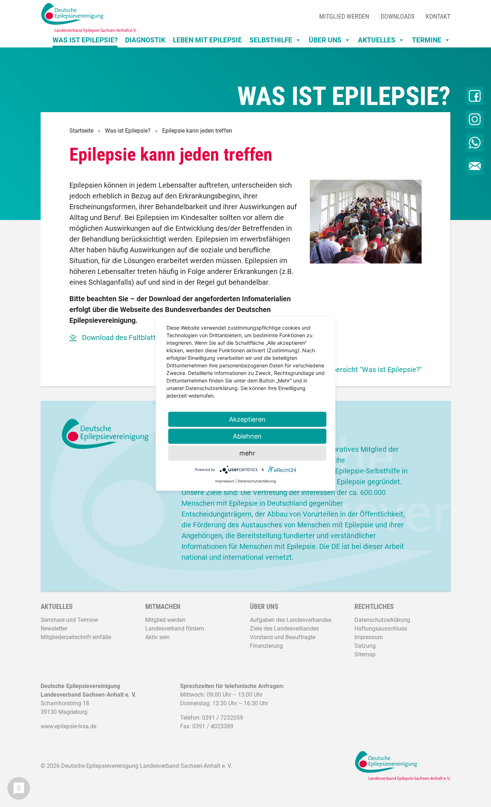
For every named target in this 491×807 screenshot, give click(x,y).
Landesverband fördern (174, 628)
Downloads (397, 16)
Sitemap (365, 654)
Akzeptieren (247, 419)
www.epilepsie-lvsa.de (68, 726)
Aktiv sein (157, 637)
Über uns (325, 40)
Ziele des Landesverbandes (284, 628)
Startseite (81, 130)
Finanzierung (266, 645)
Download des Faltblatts (120, 337)
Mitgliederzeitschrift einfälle (76, 637)
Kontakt (438, 16)
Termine (426, 40)
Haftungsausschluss (380, 628)
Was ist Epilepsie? (85, 40)
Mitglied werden (344, 16)
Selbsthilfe (270, 40)
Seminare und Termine (69, 619)
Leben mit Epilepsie (207, 40)
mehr (247, 453)
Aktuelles (376, 40)
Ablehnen (247, 436)
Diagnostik (145, 40)
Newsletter (54, 628)
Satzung (365, 645)
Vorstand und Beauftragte (282, 637)
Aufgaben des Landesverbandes (290, 619)
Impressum (368, 637)
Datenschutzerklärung (382, 619)
